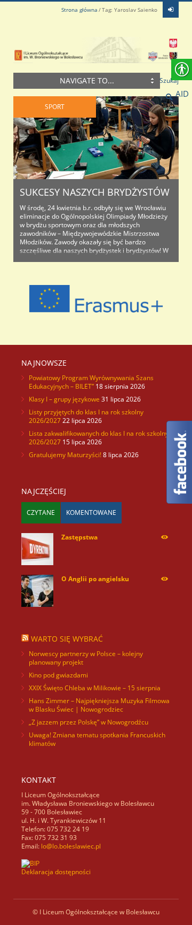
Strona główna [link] (79, 9)
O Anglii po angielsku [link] (95, 578)
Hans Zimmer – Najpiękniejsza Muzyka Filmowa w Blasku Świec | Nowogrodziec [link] (99, 705)
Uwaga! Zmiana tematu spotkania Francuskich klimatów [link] (97, 739)
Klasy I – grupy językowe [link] (64, 399)
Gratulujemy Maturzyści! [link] (65, 454)
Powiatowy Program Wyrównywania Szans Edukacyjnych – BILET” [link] (91, 382)
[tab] (40, 512)
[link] (171, 10)
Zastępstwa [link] (79, 537)
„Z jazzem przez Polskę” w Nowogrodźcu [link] (88, 722)
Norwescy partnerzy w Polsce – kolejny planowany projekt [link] (86, 658)
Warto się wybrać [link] (67, 639)
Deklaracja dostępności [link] (56, 871)
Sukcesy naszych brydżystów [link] (95, 192)
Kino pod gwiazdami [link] (58, 675)
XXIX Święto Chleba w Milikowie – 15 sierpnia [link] (95, 687)
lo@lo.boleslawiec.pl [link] (71, 846)
